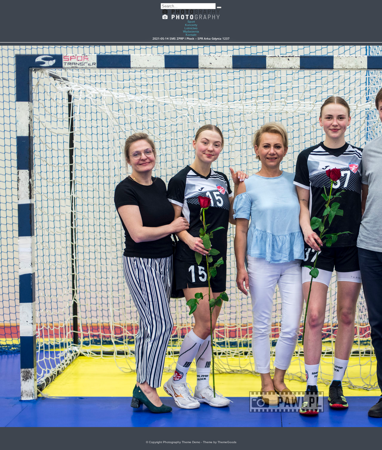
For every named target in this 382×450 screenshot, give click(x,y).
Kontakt (191, 34)
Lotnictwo (191, 28)
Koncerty (191, 25)
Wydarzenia (191, 31)
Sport (191, 21)
